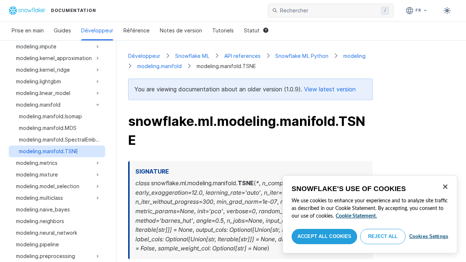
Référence (136, 30)
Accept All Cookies (324, 236)
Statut (252, 30)
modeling (354, 56)
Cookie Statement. (356, 216)
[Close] (445, 187)
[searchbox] (329, 10)
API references (242, 56)
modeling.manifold (159, 66)
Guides (62, 30)
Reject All (383, 236)
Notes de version (181, 30)
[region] (370, 214)
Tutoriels (223, 30)
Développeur (97, 30)
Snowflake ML (192, 56)
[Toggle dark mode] (447, 10)
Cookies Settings (428, 236)
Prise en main (28, 30)
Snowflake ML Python (301, 56)
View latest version (330, 89)
